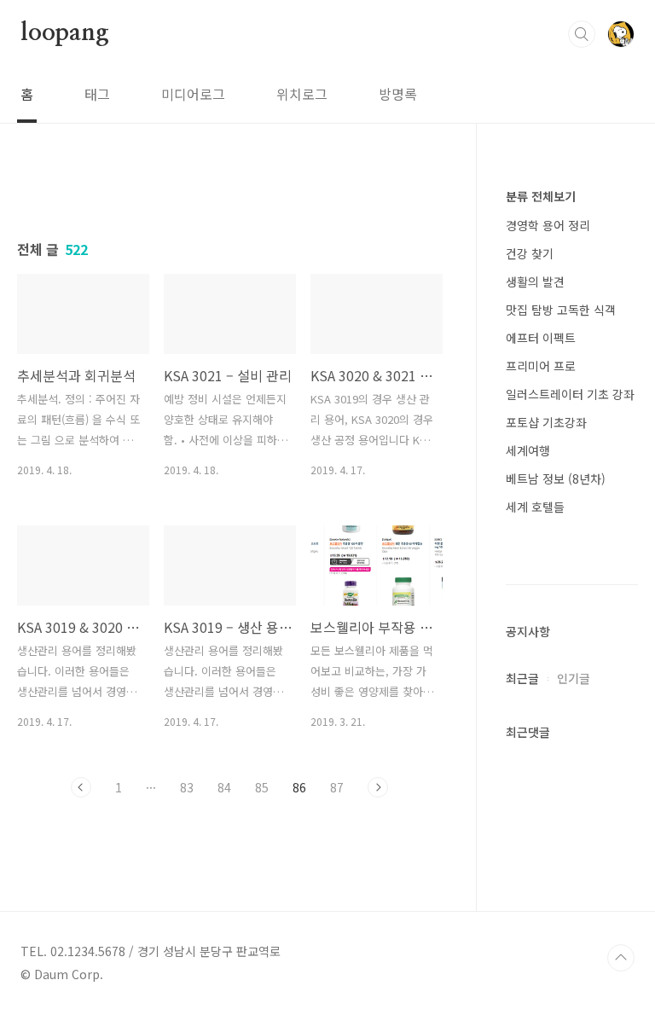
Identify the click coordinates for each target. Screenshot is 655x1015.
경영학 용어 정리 (548, 225)
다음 (378, 787)
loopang (64, 33)
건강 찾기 (530, 253)
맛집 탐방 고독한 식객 (561, 309)
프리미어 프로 (541, 365)
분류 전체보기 (541, 196)
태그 (97, 94)
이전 (81, 787)
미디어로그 (193, 94)
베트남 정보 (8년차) (556, 478)
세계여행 (528, 450)
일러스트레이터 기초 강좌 (570, 394)
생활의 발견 (535, 281)
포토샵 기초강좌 (546, 422)
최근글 (522, 678)
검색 (581, 34)
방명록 (398, 94)
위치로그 (302, 94)
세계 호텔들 (535, 506)
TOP (621, 958)
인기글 (573, 678)
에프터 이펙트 (541, 337)
